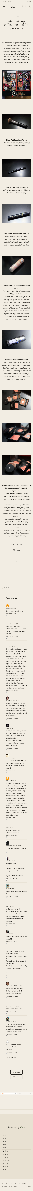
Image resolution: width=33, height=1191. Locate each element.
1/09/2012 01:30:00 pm (11, 924)
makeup (16, 16)
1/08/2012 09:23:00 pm (12, 613)
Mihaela (8, 861)
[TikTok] (29, 7)
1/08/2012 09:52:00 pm (12, 690)
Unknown (9, 780)
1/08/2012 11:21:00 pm (11, 835)
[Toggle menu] (4, 7)
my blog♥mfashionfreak (14, 876)
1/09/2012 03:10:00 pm (11, 1011)
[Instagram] (22, 7)
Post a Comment (11, 1057)
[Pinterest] (26, 7)
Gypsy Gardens (11, 1044)
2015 (5, 1151)
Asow (8, 933)
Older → (16, 1076)
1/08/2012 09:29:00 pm (12, 636)
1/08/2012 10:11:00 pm (11, 771)
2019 (5, 1138)
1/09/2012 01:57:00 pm (11, 976)
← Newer (16, 1072)
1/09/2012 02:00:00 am (12, 896)
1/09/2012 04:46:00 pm (12, 1034)
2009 (5, 1170)
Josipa (8, 758)
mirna (8, 906)
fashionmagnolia (12, 986)
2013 (6, 1157)
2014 (6, 1154)
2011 (5, 1163)
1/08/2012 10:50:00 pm (11, 817)
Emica (8, 728)
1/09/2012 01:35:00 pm (11, 941)
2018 (5, 1141)
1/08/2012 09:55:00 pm (12, 718)
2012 (6, 1160)
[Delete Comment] (16, 615)
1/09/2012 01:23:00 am (11, 878)
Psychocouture (12, 700)
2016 (5, 1148)
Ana (13, 7)
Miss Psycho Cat (12, 845)
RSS (29, 1186)
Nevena (8, 888)
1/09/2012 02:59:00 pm (12, 996)
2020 (5, 1135)
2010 (5, 1166)
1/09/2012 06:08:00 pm (12, 1052)
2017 (5, 1145)
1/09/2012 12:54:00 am (11, 851)
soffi (8, 827)
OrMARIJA (9, 1021)
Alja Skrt (9, 608)
